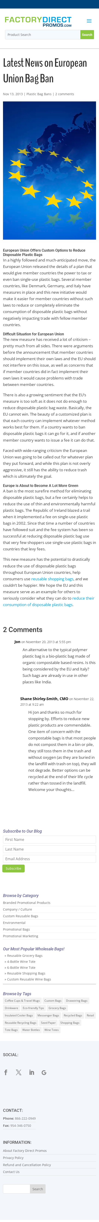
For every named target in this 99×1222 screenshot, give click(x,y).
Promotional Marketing (20, 936)
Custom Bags (52, 1001)
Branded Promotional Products (26, 902)
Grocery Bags (57, 1008)
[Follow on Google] (47, 1072)
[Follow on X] (21, 1072)
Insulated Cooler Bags (19, 1015)
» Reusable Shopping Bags (25, 973)
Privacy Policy (13, 1158)
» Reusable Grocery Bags (24, 955)
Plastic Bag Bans (39, 94)
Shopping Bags (69, 1023)
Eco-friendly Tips (33, 1008)
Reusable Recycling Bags (20, 1023)
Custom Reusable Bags (20, 916)
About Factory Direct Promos (25, 1150)
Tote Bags (11, 1030)
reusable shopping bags (52, 578)
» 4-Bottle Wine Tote (20, 961)
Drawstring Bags (76, 1001)
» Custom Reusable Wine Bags (28, 979)
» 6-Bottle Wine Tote (20, 967)
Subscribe (13, 868)
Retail (90, 1015)
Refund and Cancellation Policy (27, 1165)
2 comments (64, 94)
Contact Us (11, 1172)
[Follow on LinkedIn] (34, 1072)
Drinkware (11, 1008)
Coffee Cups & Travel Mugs (22, 1001)
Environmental (14, 922)
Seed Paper (48, 1023)
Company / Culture (17, 909)
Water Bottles (31, 1030)
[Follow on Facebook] (8, 1072)
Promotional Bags (16, 929)
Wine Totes (51, 1030)
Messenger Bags (48, 1015)
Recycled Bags (73, 1015)
